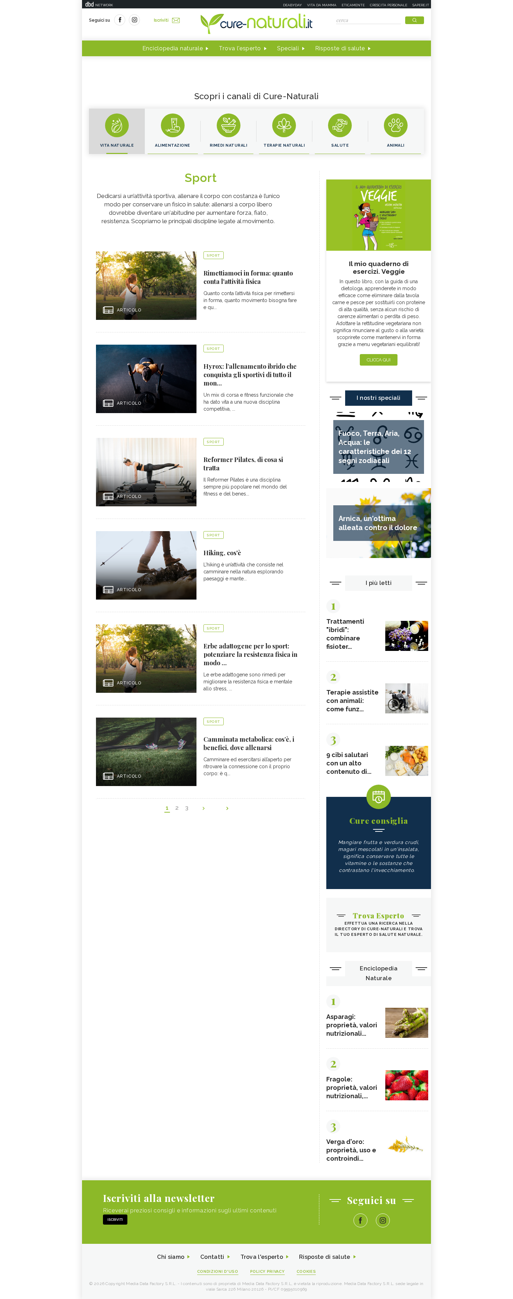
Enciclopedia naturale (172, 48)
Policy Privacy (267, 1271)
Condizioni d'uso (217, 1271)
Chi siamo (170, 1257)
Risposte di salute (340, 48)
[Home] (256, 24)
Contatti (212, 1257)
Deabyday (292, 5)
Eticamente (353, 5)
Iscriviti (161, 20)
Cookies (306, 1271)
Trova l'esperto (240, 48)
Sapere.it (420, 5)
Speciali (288, 48)
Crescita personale (388, 5)
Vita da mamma (321, 5)
